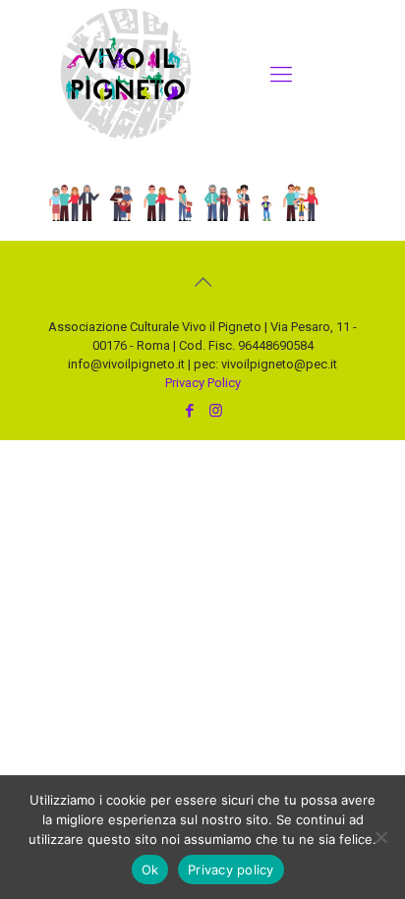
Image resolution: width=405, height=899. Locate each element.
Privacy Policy (203, 382)
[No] (380, 837)
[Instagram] (215, 411)
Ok (150, 869)
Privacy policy (231, 869)
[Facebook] (189, 411)
